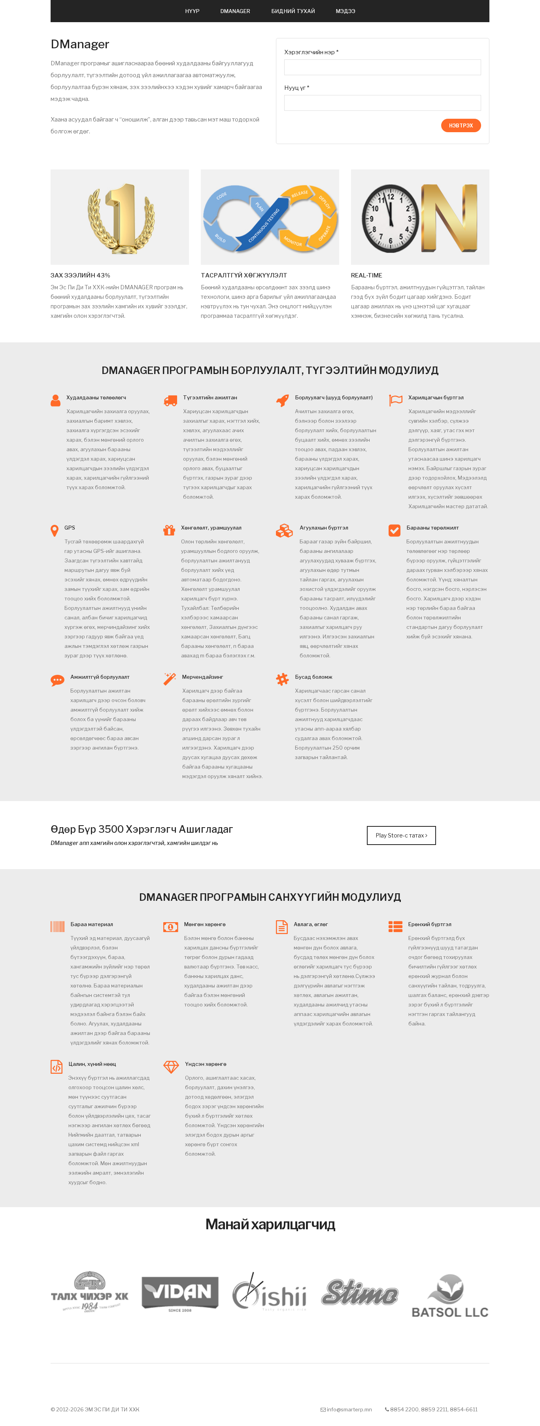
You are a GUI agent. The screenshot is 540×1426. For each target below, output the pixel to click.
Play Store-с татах (400, 835)
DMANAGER (235, 11)
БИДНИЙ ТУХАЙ (293, 11)
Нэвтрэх (461, 126)
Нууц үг (296, 87)
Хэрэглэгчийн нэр (311, 52)
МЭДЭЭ (345, 11)
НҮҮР (192, 11)
